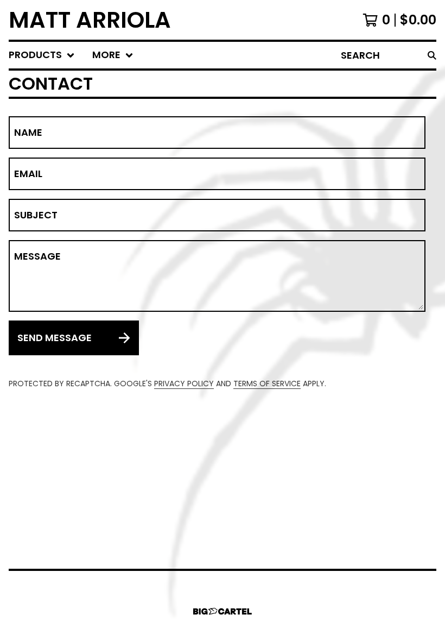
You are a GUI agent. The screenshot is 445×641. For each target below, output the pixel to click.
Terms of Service (267, 383)
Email (28, 173)
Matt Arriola (90, 20)
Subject (36, 215)
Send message (54, 337)
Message (37, 256)
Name (28, 132)
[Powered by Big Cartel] (222, 611)
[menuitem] (42, 55)
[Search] (432, 55)
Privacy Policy (184, 383)
